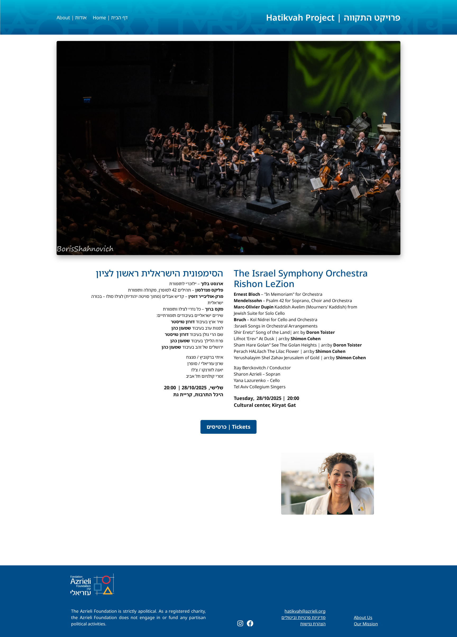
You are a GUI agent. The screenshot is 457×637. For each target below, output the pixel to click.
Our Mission (366, 624)
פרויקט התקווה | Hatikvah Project (333, 17)
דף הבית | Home (110, 17)
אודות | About (71, 17)
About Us (363, 617)
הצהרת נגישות (313, 624)
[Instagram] (240, 623)
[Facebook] (250, 623)
